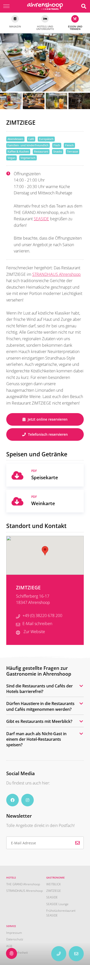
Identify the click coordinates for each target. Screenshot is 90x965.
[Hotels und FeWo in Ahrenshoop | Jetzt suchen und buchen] (84, 6)
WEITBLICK (53, 884)
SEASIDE (41, 219)
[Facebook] (12, 800)
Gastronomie (55, 877)
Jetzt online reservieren (47, 419)
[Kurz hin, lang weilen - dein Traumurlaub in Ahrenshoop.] (45, 6)
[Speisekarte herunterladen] (18, 475)
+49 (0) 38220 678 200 (42, 615)
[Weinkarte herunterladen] (18, 501)
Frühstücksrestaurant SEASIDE (61, 912)
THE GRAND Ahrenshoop (23, 884)
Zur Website (33, 631)
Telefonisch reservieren (47, 434)
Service (11, 926)
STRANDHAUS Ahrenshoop (56, 274)
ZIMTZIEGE (53, 891)
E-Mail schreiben (37, 623)
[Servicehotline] (76, 953)
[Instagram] (27, 800)
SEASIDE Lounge (57, 904)
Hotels (11, 877)
